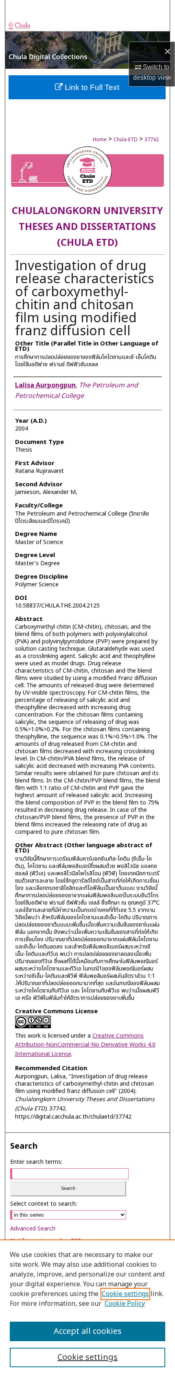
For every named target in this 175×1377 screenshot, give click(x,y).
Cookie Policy (125, 1304)
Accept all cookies (88, 1331)
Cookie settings (125, 1294)
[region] (87, 1308)
